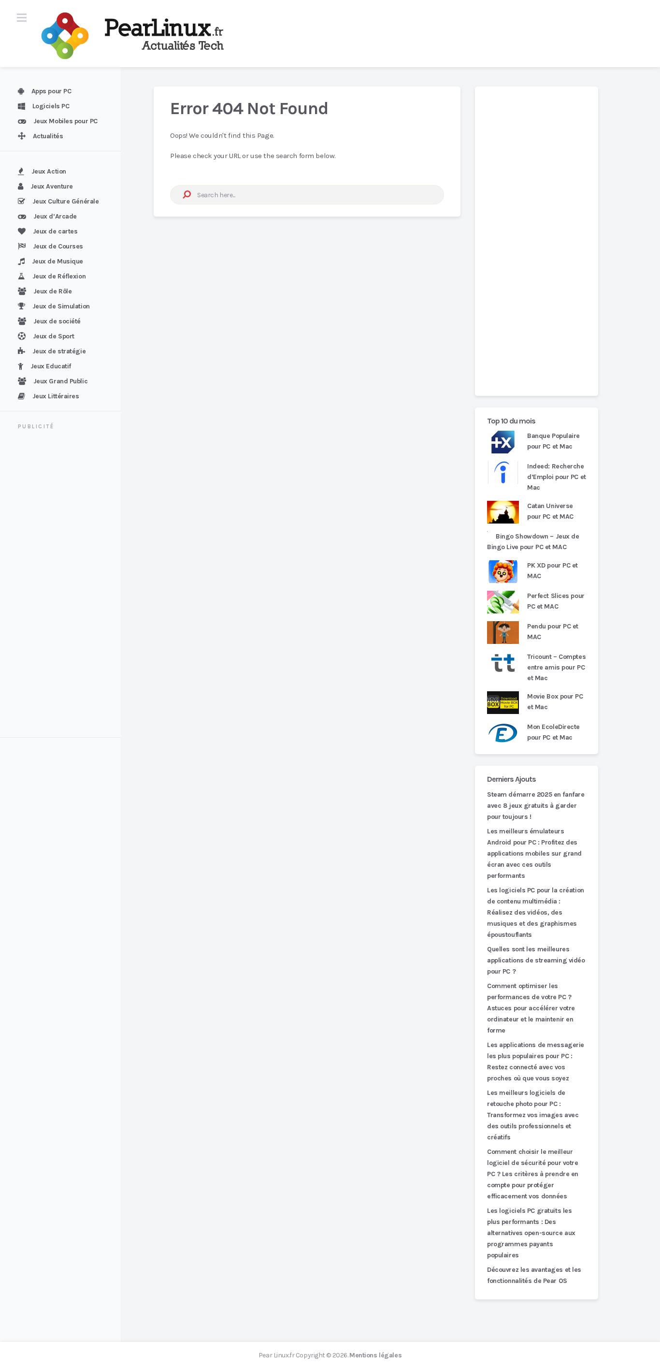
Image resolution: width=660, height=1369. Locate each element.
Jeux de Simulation (61, 306)
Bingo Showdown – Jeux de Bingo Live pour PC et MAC (533, 541)
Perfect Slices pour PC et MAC (556, 601)
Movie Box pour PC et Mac (555, 701)
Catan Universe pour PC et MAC (550, 511)
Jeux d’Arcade (55, 216)
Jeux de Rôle (52, 291)
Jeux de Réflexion (59, 276)
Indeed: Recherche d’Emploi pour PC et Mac (556, 477)
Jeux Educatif (50, 366)
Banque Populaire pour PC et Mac (553, 441)
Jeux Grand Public (60, 381)
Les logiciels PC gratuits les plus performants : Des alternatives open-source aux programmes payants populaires (531, 1233)
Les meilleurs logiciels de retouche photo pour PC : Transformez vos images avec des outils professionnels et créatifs (532, 1115)
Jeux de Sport (53, 336)
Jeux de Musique (57, 261)
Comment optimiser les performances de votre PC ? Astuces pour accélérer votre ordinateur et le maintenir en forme (531, 1008)
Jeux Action (48, 171)
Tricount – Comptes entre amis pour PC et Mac (556, 667)
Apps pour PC (51, 91)
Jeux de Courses (58, 246)
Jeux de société (57, 321)
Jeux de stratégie (59, 351)
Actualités (48, 136)
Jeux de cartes (55, 231)
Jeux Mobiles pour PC (65, 121)
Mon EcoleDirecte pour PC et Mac (553, 732)
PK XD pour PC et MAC (552, 570)
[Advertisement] (66, 585)
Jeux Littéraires (55, 396)
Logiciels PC (51, 106)
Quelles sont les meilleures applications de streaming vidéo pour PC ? (536, 960)
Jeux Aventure (51, 186)
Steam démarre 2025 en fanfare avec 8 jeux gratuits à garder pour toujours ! (535, 805)
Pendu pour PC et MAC (552, 631)
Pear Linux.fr (276, 1355)
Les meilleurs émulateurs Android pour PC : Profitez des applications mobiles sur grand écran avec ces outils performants (534, 853)
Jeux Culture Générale (65, 201)
